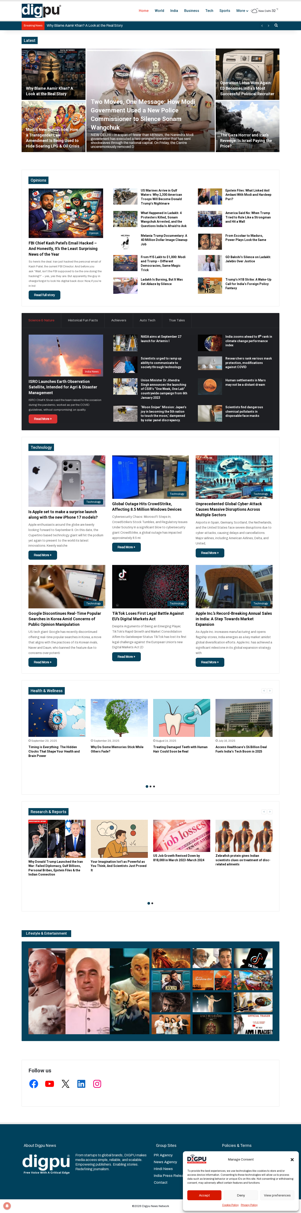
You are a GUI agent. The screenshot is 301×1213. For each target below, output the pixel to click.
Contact (160, 1182)
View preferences (277, 1195)
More (240, 11)
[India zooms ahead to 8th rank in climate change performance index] (210, 343)
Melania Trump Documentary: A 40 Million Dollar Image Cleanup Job (164, 240)
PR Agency (163, 1155)
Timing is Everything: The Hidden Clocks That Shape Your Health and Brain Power (54, 751)
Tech (209, 11)
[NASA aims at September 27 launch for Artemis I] (125, 343)
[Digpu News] (41, 11)
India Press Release (171, 1176)
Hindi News (163, 1169)
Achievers (118, 320)
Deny (241, 1195)
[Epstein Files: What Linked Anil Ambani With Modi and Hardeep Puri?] (210, 196)
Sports (224, 11)
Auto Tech (147, 320)
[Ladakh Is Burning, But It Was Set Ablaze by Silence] (125, 286)
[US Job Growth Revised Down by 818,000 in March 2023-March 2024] (181, 836)
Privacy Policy (249, 1205)
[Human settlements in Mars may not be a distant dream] (210, 386)
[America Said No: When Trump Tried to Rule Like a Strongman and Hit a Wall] (210, 219)
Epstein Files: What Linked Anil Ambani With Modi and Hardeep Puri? (248, 195)
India (174, 11)
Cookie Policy (230, 1205)
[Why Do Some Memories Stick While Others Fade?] (119, 718)
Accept (204, 1195)
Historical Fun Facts (83, 320)
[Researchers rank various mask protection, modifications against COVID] (210, 363)
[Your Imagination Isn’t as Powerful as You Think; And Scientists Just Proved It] (119, 839)
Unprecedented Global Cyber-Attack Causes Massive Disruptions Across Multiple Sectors (229, 509)
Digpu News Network (155, 1206)
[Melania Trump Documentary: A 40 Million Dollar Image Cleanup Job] (125, 242)
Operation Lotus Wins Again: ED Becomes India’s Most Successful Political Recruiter (247, 88)
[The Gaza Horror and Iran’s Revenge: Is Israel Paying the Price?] (248, 126)
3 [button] (154, 786)
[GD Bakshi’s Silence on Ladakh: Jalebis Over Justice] (210, 263)
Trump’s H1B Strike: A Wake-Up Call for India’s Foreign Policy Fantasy (248, 284)
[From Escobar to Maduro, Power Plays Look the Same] (210, 242)
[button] (292, 1159)
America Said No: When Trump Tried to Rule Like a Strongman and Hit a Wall (248, 217)
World (159, 11)
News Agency (165, 1162)
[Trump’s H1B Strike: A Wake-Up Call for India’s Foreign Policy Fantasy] (210, 286)
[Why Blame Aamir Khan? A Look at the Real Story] (53, 74)
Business (191, 11)
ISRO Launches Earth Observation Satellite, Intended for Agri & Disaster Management (63, 387)
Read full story (44, 295)
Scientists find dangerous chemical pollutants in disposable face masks (244, 411)
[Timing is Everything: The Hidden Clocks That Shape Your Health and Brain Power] (56, 718)
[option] (150, 100)
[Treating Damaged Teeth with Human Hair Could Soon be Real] (181, 718)
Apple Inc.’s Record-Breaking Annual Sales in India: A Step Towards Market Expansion (234, 619)
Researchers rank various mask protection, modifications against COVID (248, 363)
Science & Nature (41, 320)
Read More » (43, 419)
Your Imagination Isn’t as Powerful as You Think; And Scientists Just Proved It (119, 866)
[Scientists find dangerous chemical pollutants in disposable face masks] (210, 413)
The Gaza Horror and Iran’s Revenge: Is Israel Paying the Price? (246, 140)
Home (144, 11)
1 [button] (147, 786)
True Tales (177, 320)
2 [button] (150, 786)
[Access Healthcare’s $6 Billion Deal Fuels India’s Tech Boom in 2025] (244, 718)
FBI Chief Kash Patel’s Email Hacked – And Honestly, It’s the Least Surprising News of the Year (63, 248)
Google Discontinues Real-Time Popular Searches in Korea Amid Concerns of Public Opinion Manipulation (64, 619)
